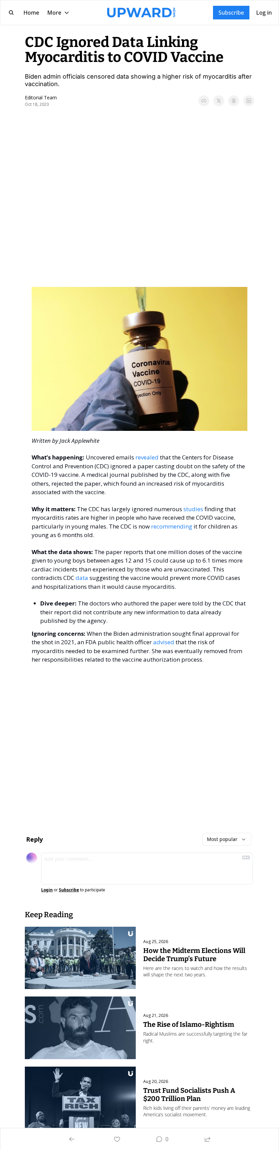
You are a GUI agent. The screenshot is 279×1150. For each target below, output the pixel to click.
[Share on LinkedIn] (248, 100)
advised (163, 642)
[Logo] (141, 12)
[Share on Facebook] (203, 100)
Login (47, 890)
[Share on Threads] (233, 100)
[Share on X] (218, 100)
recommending (171, 526)
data (82, 578)
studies (193, 509)
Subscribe (69, 890)
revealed (147, 457)
